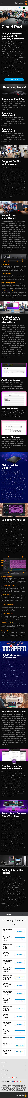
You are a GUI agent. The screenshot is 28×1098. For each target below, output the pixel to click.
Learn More (20, 1039)
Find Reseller (14, 79)
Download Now (20, 1045)
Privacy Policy (23, 1090)
